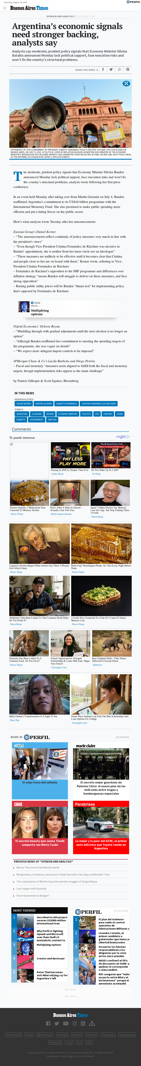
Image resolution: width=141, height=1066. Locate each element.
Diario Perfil (14, 1034)
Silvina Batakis (24, 403)
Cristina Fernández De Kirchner (99, 403)
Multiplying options (40, 312)
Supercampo (127, 1034)
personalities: (24, 399)
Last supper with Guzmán (31, 888)
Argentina (22, 413)
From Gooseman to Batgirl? (33, 895)
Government (36, 419)
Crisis (120, 413)
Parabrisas (108, 1034)
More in (16, 737)
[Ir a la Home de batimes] (70, 1015)
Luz (79, 1042)
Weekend (55, 1042)
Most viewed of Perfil (101, 912)
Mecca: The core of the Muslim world (38, 867)
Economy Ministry (67, 413)
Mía (89, 1042)
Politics (86, 413)
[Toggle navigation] (5, 8)
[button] (126, 83)
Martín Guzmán (44, 403)
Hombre (92, 1034)
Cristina (108, 413)
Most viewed (24, 910)
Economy (37, 413)
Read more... (35, 304)
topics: (19, 409)
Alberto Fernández (66, 403)
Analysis (52, 419)
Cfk (97, 413)
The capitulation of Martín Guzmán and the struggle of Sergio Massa (57, 881)
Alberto (21, 419)
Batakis (50, 413)
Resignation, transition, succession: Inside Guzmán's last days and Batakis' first (63, 874)
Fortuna (77, 1034)
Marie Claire (45, 1034)
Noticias (62, 1034)
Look (69, 1042)
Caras (29, 1034)
